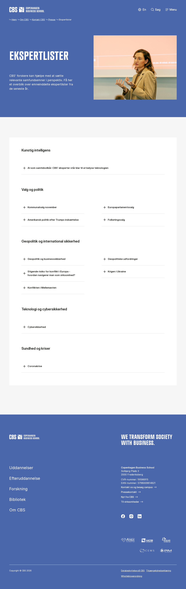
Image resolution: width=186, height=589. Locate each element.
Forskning (18, 489)
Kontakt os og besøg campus (137, 487)
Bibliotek (17, 500)
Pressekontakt (129, 492)
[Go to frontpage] (26, 9)
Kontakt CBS (38, 19)
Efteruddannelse (24, 478)
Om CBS (24, 19)
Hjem (14, 19)
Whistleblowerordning (131, 576)
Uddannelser (21, 468)
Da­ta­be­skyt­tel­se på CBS (133, 570)
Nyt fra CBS (127, 496)
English (142, 9)
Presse (51, 19)
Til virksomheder (130, 501)
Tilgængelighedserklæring (158, 570)
